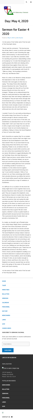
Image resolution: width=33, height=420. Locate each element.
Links (4, 320)
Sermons (5, 298)
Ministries (5, 290)
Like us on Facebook (9, 357)
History (5, 311)
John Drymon (19, 38)
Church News (6, 328)
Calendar (5, 302)
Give (3, 324)
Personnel (6, 307)
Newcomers (6, 315)
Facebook (12, 417)
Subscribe (7, 350)
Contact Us (6, 417)
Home (4, 281)
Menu (31, 2)
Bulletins (5, 294)
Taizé (4, 285)
